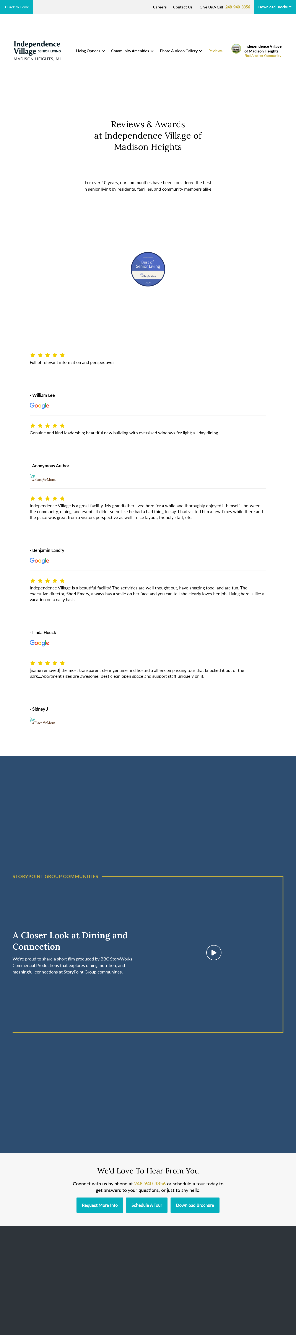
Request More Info (100, 1205)
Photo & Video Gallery (179, 50)
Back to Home (18, 6)
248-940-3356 (237, 7)
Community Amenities (130, 50)
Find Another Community (262, 55)
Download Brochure (275, 6)
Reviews (215, 50)
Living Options (88, 50)
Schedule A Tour (147, 1205)
